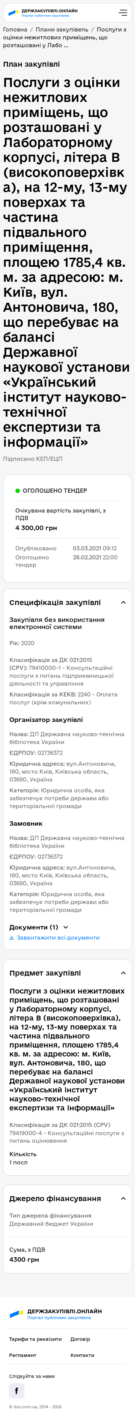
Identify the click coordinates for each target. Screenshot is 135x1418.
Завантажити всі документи (58, 938)
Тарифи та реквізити (35, 1339)
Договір (80, 1339)
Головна (15, 29)
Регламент (22, 1355)
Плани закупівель (62, 29)
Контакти (82, 1355)
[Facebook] (16, 1391)
